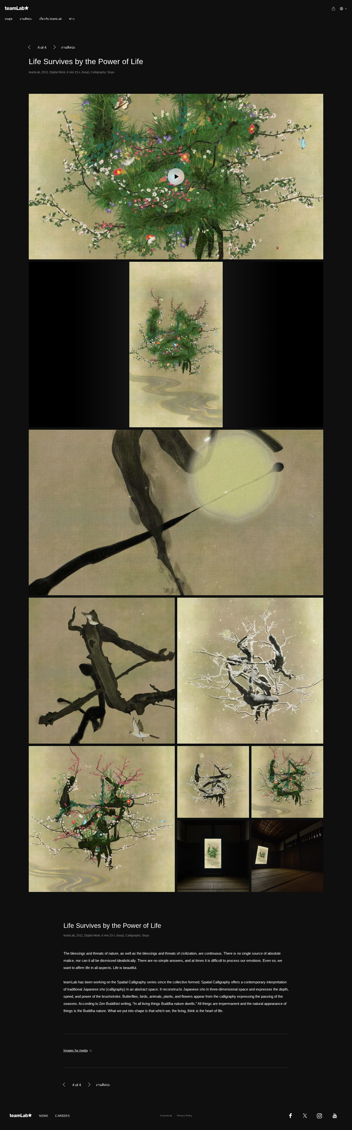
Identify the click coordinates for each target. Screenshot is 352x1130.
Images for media (75, 1050)
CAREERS (62, 1116)
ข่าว (71, 19)
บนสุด (8, 19)
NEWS (43, 1116)
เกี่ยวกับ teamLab (50, 19)
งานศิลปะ (26, 19)
